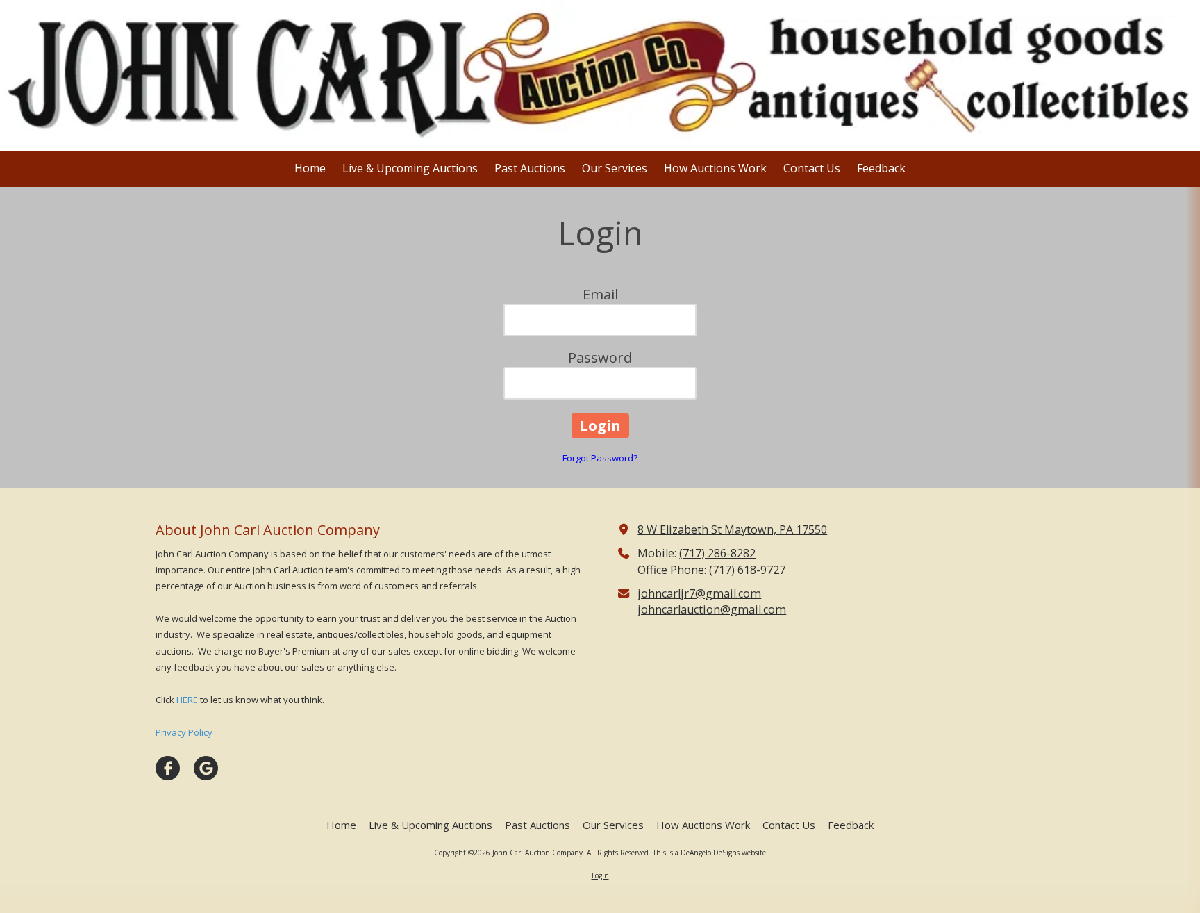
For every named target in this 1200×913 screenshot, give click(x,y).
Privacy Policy (184, 732)
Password (600, 357)
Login (600, 875)
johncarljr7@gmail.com (699, 593)
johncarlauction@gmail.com (712, 609)
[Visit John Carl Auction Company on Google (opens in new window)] (206, 768)
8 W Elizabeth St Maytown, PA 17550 (732, 529)
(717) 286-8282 (717, 553)
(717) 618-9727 (747, 569)
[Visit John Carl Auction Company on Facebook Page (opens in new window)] (168, 768)
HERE (187, 699)
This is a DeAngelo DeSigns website (709, 852)
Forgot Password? (600, 458)
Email (600, 294)
